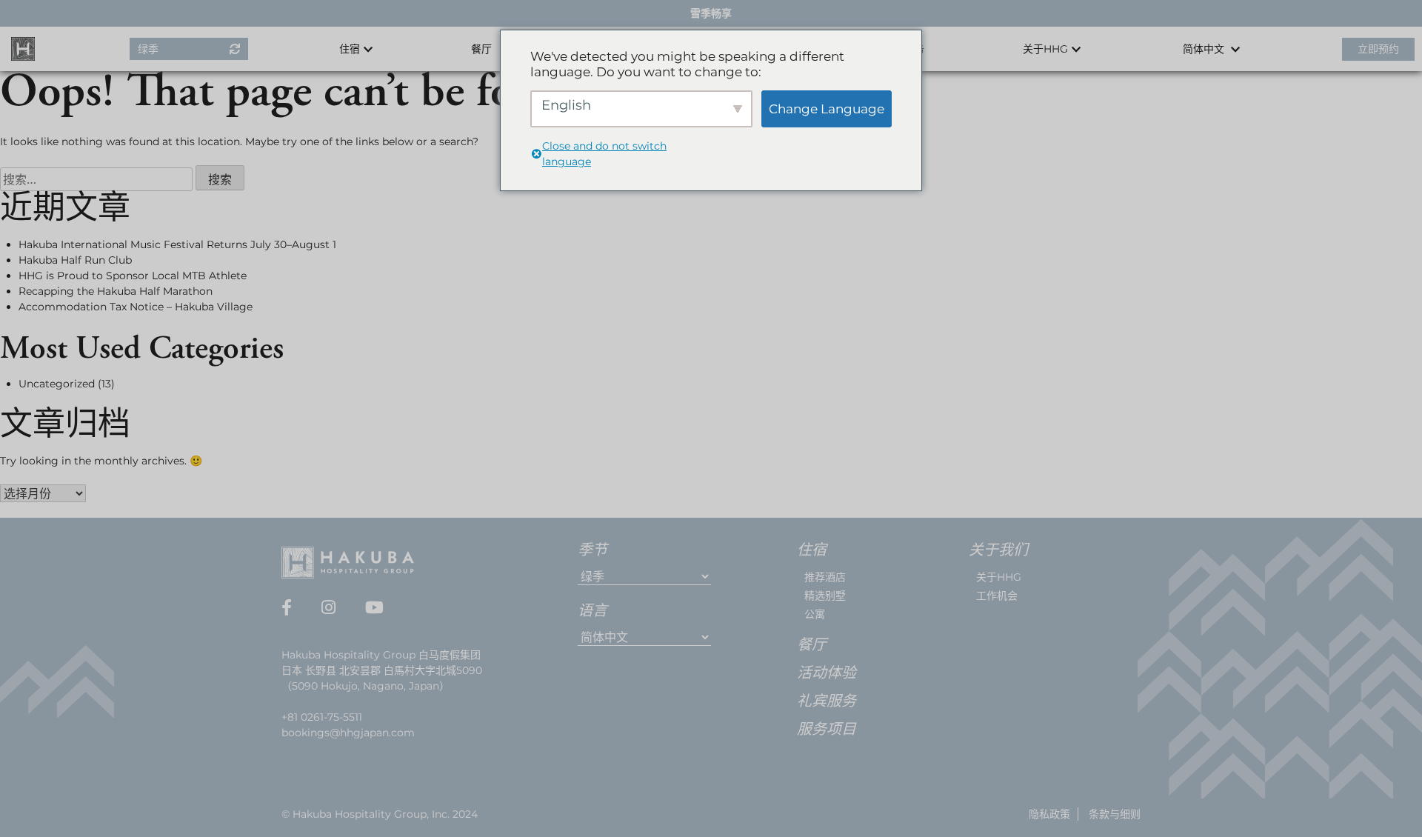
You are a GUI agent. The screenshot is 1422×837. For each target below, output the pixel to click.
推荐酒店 (825, 577)
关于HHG (998, 577)
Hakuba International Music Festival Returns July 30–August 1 (177, 244)
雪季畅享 (711, 13)
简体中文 (1205, 49)
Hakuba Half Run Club (75, 260)
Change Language (826, 108)
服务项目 (826, 730)
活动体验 (826, 674)
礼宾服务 (826, 702)
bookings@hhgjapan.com (348, 732)
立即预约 (1378, 49)
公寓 (814, 614)
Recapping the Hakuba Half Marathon (116, 291)
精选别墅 (825, 595)
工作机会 (997, 595)
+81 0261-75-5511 (321, 717)
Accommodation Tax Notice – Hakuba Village (136, 306)
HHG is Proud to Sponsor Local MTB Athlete (133, 275)
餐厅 (481, 49)
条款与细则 (1115, 814)
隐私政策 (1049, 814)
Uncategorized (57, 383)
